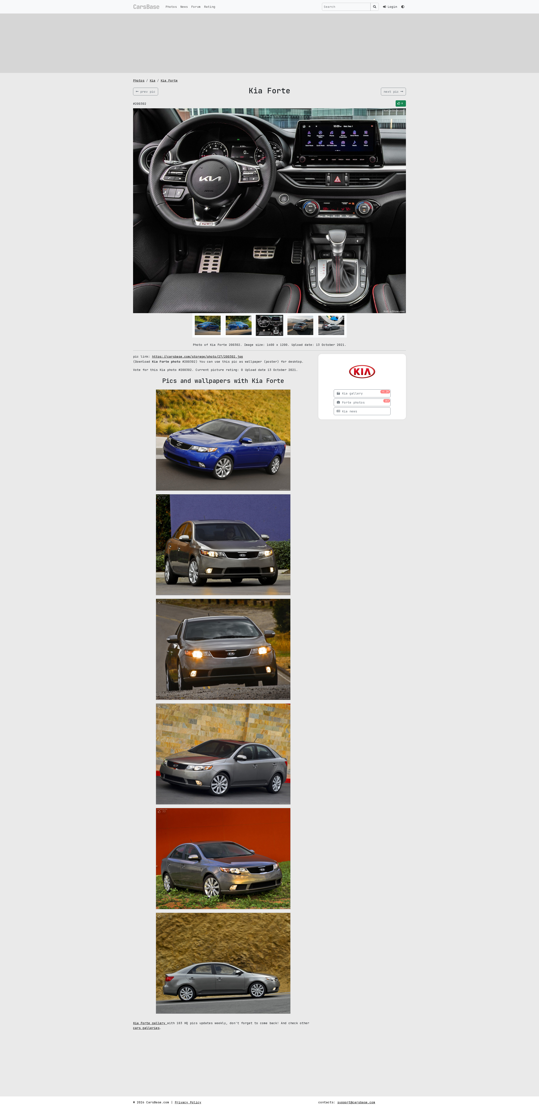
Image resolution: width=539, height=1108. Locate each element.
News (184, 7)
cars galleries (146, 1028)
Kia (152, 80)
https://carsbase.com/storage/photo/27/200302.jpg (197, 356)
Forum (196, 7)
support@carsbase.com (356, 1102)
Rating (209, 7)
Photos (171, 7)
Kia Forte (169, 80)
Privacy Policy (188, 1102)
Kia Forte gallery (150, 1023)
